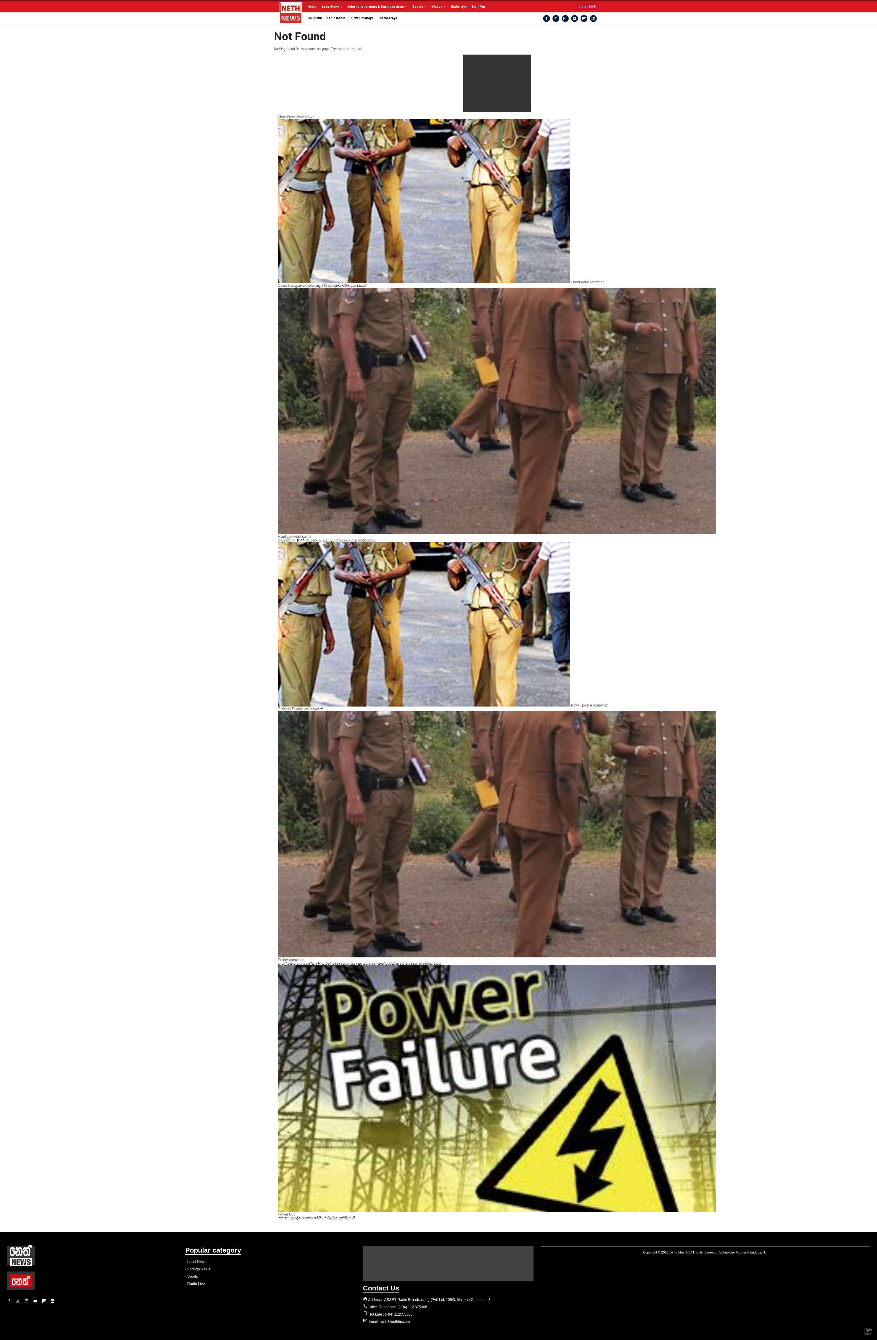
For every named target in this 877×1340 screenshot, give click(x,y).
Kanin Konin (336, 18)
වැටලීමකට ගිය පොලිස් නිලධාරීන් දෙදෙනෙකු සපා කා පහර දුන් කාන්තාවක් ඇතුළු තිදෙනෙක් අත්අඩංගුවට (359, 963)
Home (311, 6)
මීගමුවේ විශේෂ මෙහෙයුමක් (300, 709)
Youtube (574, 18)
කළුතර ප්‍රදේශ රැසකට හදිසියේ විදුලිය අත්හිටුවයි (316, 1218)
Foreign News (198, 1269)
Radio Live (459, 6)
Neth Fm (478, 6)
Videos (437, 6)
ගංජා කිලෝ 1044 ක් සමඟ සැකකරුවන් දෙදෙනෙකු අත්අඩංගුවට (327, 540)
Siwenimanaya (362, 18)
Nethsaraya (388, 18)
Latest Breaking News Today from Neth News (291, 13)
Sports (417, 6)
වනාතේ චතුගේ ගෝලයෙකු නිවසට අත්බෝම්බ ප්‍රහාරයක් (322, 286)
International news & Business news (376, 6)
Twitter (555, 18)
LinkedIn (593, 18)
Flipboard (584, 18)
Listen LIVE (587, 6)
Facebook (546, 18)
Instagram (565, 18)
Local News (330, 6)
